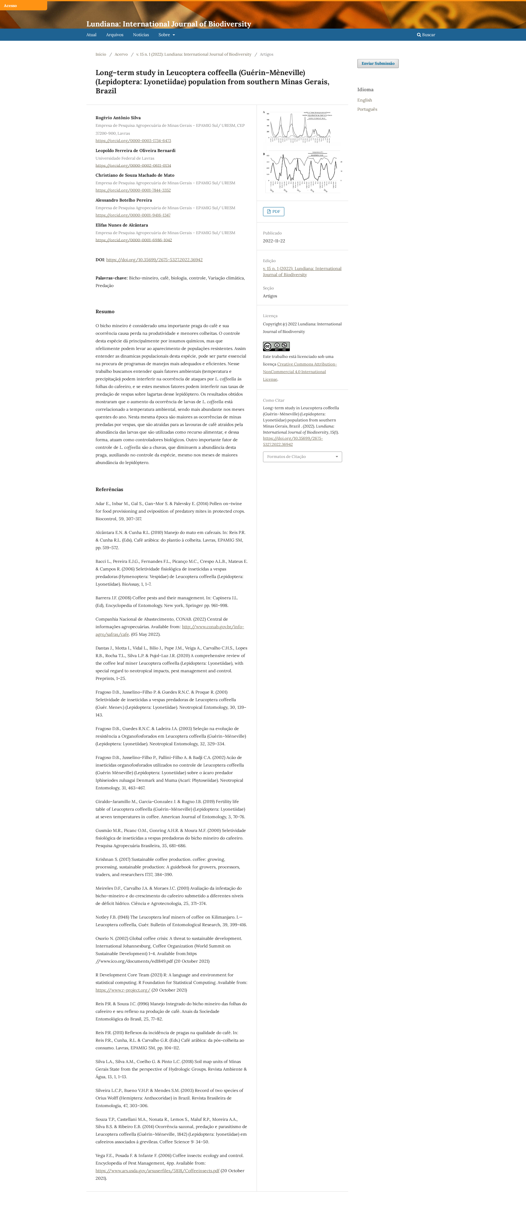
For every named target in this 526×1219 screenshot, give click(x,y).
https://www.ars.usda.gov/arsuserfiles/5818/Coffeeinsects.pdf (157, 1170)
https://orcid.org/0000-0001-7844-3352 (133, 190)
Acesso (10, 5)
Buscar (428, 34)
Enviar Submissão (378, 63)
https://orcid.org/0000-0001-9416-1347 (133, 215)
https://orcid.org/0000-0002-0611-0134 (133, 165)
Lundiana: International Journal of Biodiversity (168, 24)
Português (367, 109)
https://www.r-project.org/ (123, 990)
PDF (276, 211)
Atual (91, 34)
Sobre (165, 34)
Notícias (141, 34)
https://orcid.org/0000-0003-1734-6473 (133, 140)
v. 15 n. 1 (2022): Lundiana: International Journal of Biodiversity (193, 54)
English (364, 100)
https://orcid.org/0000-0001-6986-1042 (134, 239)
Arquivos (114, 34)
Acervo (121, 54)
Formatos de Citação (286, 456)
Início (101, 54)
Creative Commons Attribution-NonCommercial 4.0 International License (300, 372)
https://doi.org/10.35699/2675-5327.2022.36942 (154, 259)
